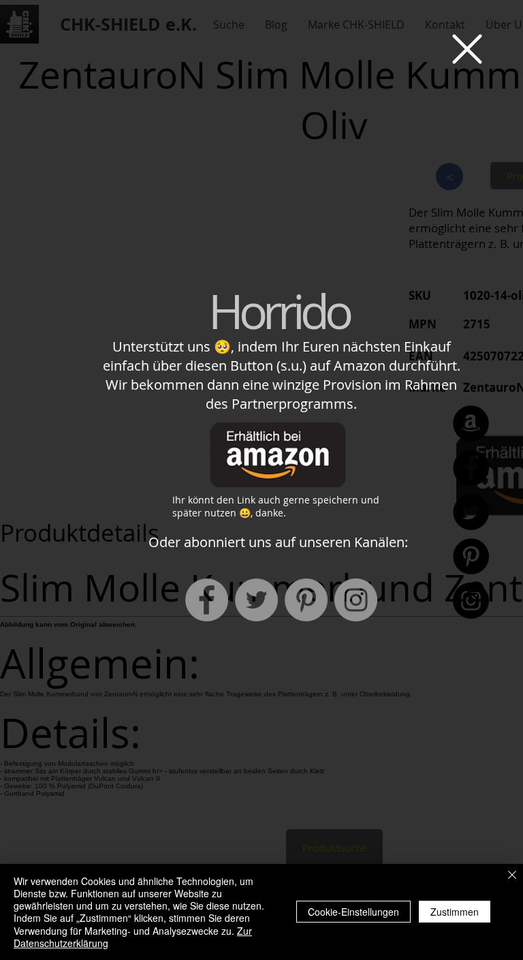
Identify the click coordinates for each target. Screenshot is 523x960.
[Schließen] (512, 876)
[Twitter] (256, 599)
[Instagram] (355, 599)
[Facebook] (206, 599)
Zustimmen (454, 911)
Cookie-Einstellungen (353, 911)
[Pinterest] (306, 599)
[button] (467, 49)
